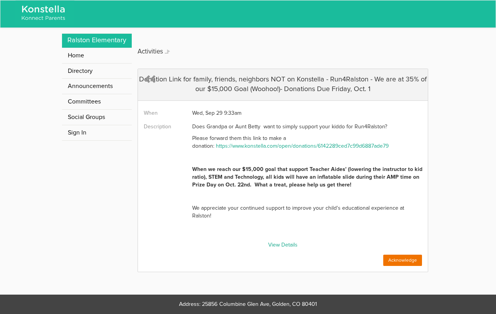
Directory (80, 71)
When (151, 113)
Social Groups (86, 117)
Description (157, 126)
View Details (283, 245)
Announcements (90, 86)
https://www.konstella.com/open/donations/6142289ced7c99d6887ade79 (302, 146)
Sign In (77, 132)
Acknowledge (402, 260)
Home (76, 55)
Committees (84, 101)
